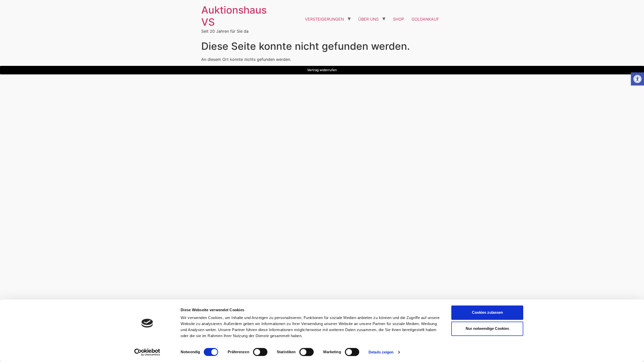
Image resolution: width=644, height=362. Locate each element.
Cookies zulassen (487, 312)
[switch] (260, 352)
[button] (637, 78)
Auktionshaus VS (234, 16)
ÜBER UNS (368, 19)
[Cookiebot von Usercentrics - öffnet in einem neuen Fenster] (147, 352)
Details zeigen (381, 352)
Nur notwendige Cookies (487, 328)
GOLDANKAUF (425, 19)
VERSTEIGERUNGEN (324, 19)
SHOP (398, 19)
